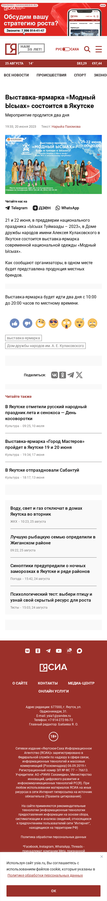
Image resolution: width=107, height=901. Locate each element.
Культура (12, 426)
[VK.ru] (54, 375)
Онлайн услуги (53, 691)
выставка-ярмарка (23, 338)
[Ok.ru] (62, 375)
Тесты (14, 607)
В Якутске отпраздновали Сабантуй (42, 470)
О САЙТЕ (20, 683)
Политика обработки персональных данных (53, 837)
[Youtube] (59, 651)
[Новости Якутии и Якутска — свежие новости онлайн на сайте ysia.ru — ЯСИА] (25, 49)
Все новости (16, 75)
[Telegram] (70, 375)
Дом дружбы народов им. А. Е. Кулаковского (45, 346)
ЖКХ (13, 521)
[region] (53, 876)
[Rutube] (69, 651)
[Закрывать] (101, 856)
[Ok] (38, 651)
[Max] (79, 651)
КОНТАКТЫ (48, 683)
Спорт (80, 75)
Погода (15, 579)
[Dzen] (41, 208)
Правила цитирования (63, 796)
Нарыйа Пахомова (66, 126)
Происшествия (51, 75)
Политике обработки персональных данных (45, 875)
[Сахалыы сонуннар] (67, 49)
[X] (79, 375)
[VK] (27, 651)
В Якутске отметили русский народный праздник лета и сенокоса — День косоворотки (46, 412)
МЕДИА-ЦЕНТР (81, 683)
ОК (53, 891)
